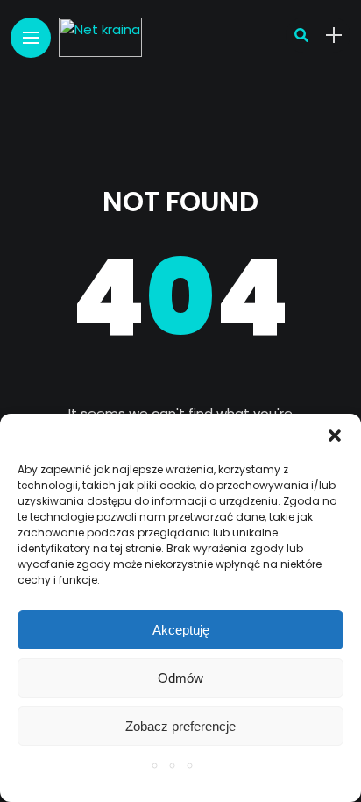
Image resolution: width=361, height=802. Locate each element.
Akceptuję (180, 629)
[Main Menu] (31, 38)
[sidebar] (334, 35)
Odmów (180, 678)
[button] (334, 435)
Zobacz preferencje (180, 726)
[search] (301, 35)
